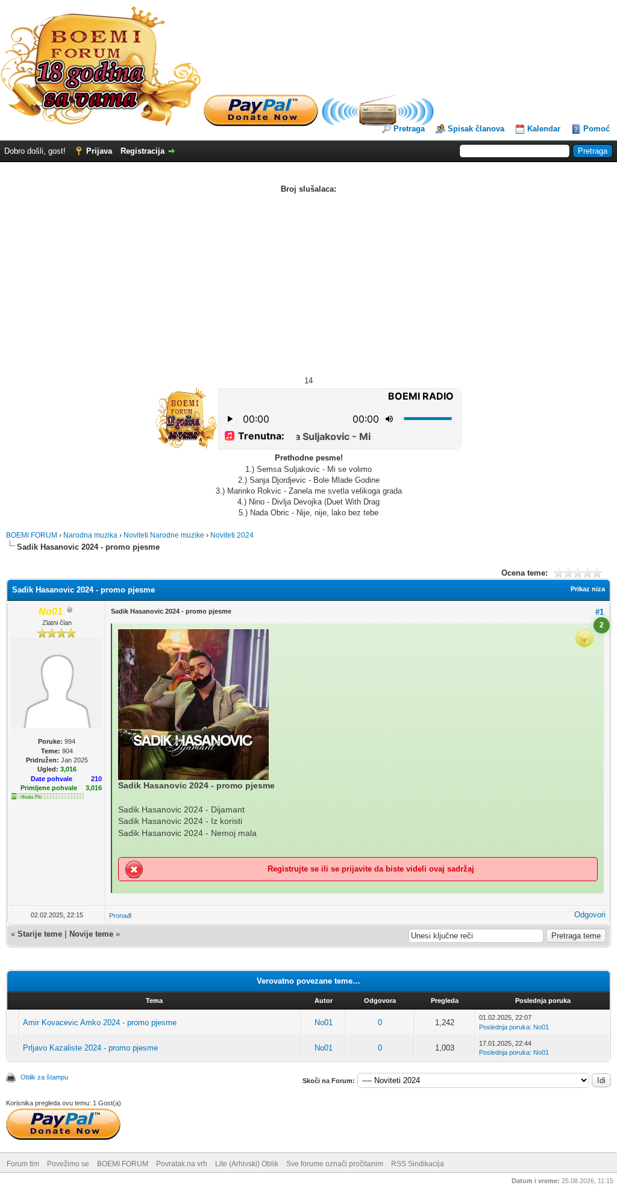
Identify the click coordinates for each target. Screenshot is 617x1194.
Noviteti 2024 (232, 535)
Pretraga (409, 128)
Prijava (99, 151)
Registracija (142, 151)
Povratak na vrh (181, 1164)
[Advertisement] (308, 285)
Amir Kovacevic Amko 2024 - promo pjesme (100, 1022)
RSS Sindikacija (417, 1164)
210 (96, 778)
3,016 (94, 787)
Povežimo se (68, 1164)
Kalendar (543, 128)
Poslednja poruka (504, 1027)
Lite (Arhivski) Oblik (246, 1164)
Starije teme (39, 933)
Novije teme (91, 933)
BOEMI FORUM (31, 535)
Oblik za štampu (44, 1077)
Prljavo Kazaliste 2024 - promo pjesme (90, 1047)
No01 (324, 1022)
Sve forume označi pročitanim (334, 1164)
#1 (599, 612)
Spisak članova (476, 128)
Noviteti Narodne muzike (164, 535)
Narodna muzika (90, 535)
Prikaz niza (588, 588)
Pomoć (596, 128)
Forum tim (23, 1164)
